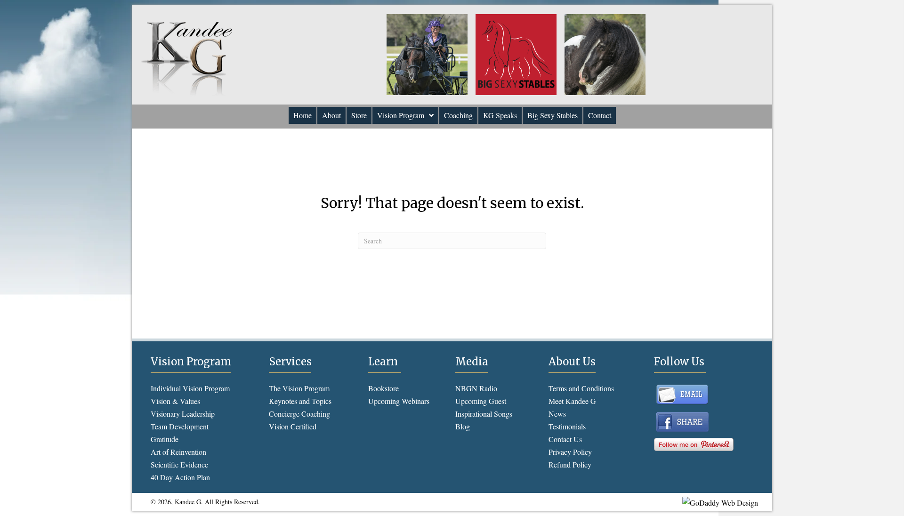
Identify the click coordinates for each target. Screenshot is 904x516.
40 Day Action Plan (180, 477)
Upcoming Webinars (398, 401)
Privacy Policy (570, 452)
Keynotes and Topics (300, 401)
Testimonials (567, 426)
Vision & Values (175, 401)
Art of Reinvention (178, 452)
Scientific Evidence (179, 464)
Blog (462, 426)
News (557, 414)
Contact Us (565, 439)
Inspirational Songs (483, 414)
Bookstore (383, 388)
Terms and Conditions (581, 388)
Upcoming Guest (480, 401)
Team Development (180, 426)
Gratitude (164, 439)
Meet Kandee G (572, 401)
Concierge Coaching (299, 414)
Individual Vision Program (190, 388)
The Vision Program (299, 388)
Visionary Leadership (183, 414)
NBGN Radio (476, 388)
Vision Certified (292, 426)
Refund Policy (570, 464)
